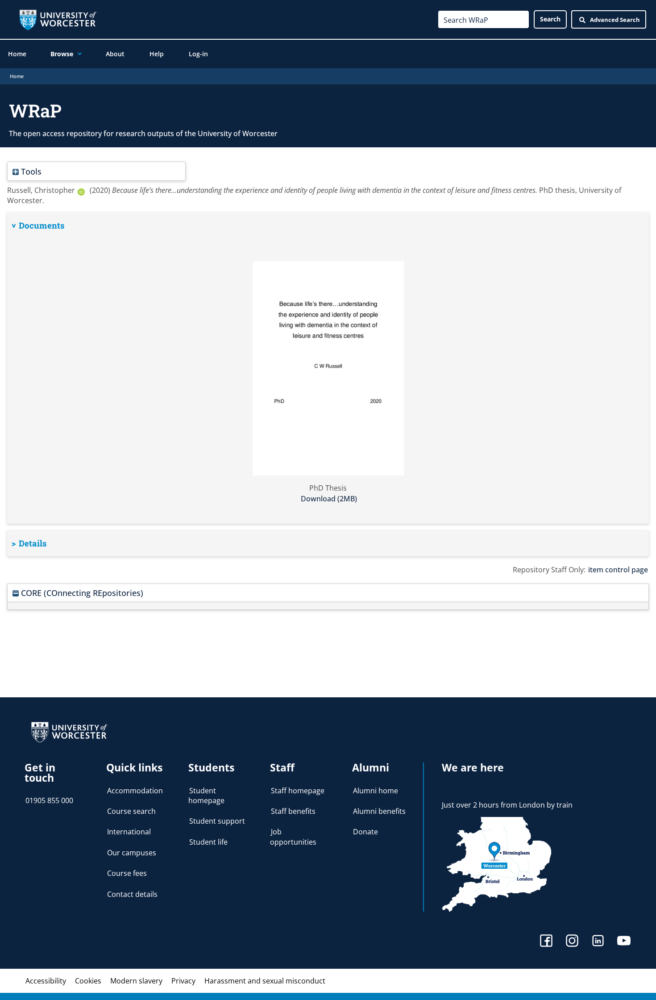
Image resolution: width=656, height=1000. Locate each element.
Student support (217, 821)
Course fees (127, 873)
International (129, 832)
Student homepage (206, 795)
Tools (30, 171)
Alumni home (375, 791)
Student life (208, 842)
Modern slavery (136, 981)
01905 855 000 (49, 800)
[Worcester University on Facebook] (546, 941)
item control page (618, 570)
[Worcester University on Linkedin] (598, 941)
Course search (131, 811)
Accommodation (135, 791)
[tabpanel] (328, 368)
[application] (77, 54)
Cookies (88, 981)
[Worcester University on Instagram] (572, 941)
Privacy (183, 981)
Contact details (132, 894)
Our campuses (131, 853)
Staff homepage (297, 791)
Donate (365, 832)
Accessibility (45, 981)
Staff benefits (293, 811)
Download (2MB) (329, 499)
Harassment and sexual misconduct (264, 981)
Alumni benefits (379, 811)
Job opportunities (293, 836)
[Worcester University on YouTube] (623, 941)
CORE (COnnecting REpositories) (81, 592)
